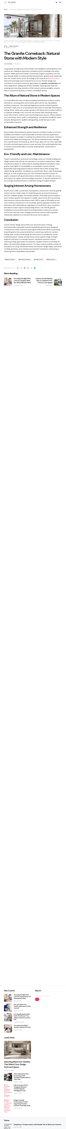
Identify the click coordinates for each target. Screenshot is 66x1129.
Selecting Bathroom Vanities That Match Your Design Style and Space (17, 1064)
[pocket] (24, 268)
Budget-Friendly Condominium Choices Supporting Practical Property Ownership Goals (22, 1103)
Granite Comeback (25, 259)
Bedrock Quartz (53, 78)
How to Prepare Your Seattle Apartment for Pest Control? (22, 1006)
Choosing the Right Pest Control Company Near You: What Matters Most (22, 281)
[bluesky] (34, 268)
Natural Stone (52, 259)
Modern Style (39, 259)
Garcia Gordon (14, 46)
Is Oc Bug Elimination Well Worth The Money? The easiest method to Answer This (22, 1016)
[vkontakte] (28, 268)
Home (5, 9)
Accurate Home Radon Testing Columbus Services (22, 1026)
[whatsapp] (31, 268)
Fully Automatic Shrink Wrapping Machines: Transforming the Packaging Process (21, 1088)
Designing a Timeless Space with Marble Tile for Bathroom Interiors (37, 1125)
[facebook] (21, 268)
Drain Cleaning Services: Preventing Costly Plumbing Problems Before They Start (22, 1076)
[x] (17, 268)
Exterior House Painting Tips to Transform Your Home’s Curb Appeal (44, 281)
